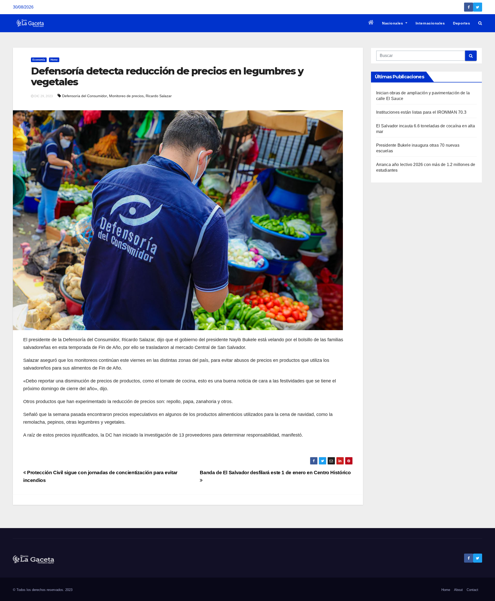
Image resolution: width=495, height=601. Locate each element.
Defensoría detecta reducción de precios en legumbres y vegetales (167, 76)
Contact (472, 590)
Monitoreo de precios (126, 96)
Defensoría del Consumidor (84, 96)
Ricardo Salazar (159, 96)
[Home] (371, 23)
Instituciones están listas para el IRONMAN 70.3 (421, 112)
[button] (480, 23)
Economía (38, 59)
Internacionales (430, 23)
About (458, 590)
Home (54, 59)
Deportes (461, 23)
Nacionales (393, 23)
